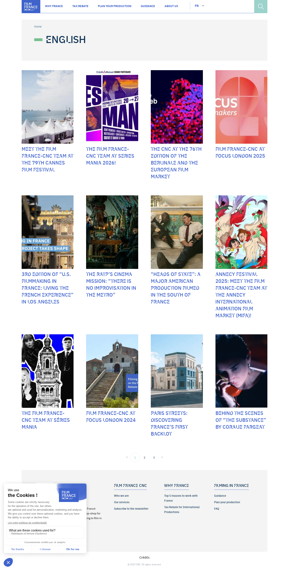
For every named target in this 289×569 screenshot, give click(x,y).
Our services (122, 502)
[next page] (161, 457)
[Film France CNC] (31, 6)
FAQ (216, 508)
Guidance (220, 495)
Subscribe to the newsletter (131, 508)
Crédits (144, 557)
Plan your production (227, 502)
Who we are (121, 495)
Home (38, 26)
